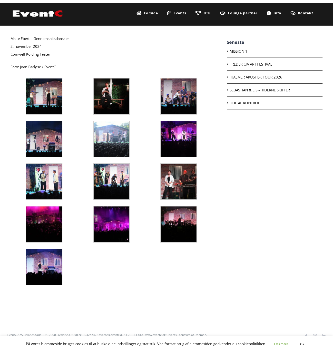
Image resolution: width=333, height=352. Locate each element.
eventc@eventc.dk (111, 335)
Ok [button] (302, 344)
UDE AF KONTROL (245, 102)
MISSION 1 (238, 51)
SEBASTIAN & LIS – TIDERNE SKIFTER (260, 90)
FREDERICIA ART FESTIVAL (251, 64)
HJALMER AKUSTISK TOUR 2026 (256, 77)
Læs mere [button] (281, 344)
